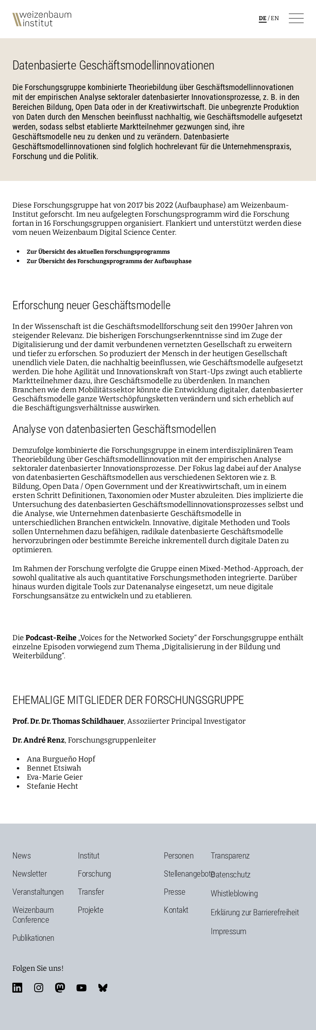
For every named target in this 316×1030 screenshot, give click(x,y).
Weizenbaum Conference (32, 915)
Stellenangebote (189, 874)
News (21, 856)
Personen (178, 856)
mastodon (60, 988)
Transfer (91, 892)
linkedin (17, 988)
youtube (81, 988)
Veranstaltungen (38, 892)
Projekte (90, 910)
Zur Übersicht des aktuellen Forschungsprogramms (98, 251)
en (275, 18)
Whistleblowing (234, 893)
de (263, 18)
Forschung (94, 874)
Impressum (228, 931)
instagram (39, 988)
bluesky (103, 988)
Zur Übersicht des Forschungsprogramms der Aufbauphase (109, 261)
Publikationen (33, 938)
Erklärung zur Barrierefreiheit (255, 912)
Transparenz (230, 856)
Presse (174, 892)
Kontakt (176, 910)
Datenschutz (231, 875)
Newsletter (29, 874)
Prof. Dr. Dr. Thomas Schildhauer (68, 721)
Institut (88, 856)
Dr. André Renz (38, 740)
